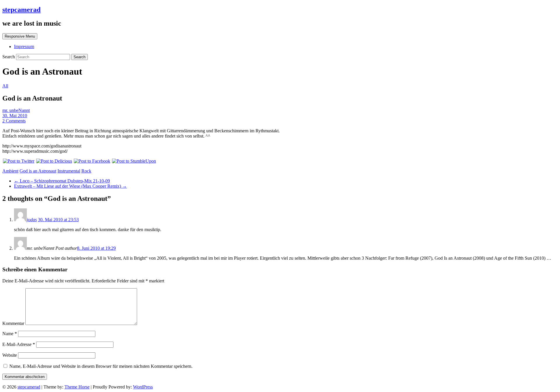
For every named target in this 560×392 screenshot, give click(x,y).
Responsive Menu (20, 36)
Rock (86, 170)
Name (9, 333)
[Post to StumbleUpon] (133, 161)
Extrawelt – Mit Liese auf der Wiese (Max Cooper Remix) (70, 186)
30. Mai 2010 (14, 115)
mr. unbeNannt (16, 110)
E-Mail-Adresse (18, 344)
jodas (32, 219)
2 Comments (14, 120)
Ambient (10, 170)
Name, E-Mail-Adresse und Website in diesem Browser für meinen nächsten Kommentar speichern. (100, 366)
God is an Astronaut (38, 170)
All (5, 85)
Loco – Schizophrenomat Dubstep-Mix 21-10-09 (62, 180)
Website (9, 355)
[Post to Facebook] (91, 161)
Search (9, 56)
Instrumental (68, 170)
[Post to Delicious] (54, 161)
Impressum (24, 46)
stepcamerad (21, 9)
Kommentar (13, 323)
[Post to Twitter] (18, 161)
